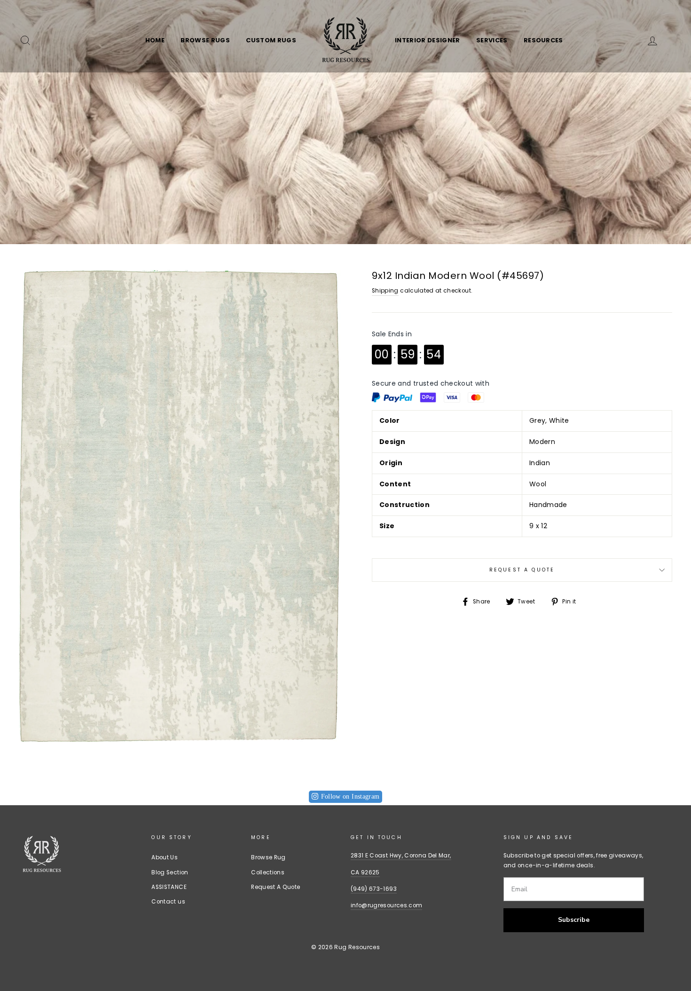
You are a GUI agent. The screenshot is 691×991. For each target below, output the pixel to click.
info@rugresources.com (386, 905)
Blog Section (169, 872)
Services (492, 40)
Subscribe (573, 919)
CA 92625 (365, 872)
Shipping (385, 290)
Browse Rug (268, 857)
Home (155, 40)
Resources (543, 40)
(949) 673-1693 (374, 889)
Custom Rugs (271, 40)
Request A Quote (522, 569)
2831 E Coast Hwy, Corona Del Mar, (401, 855)
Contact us (168, 901)
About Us (164, 857)
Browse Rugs (205, 40)
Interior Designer (427, 40)
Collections (267, 872)
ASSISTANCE (169, 887)
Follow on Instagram (350, 796)
